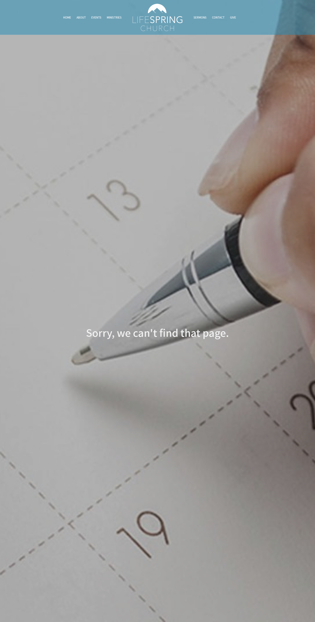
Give (233, 17)
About (81, 17)
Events (96, 17)
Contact (218, 17)
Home (67, 17)
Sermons (200, 17)
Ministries (114, 17)
